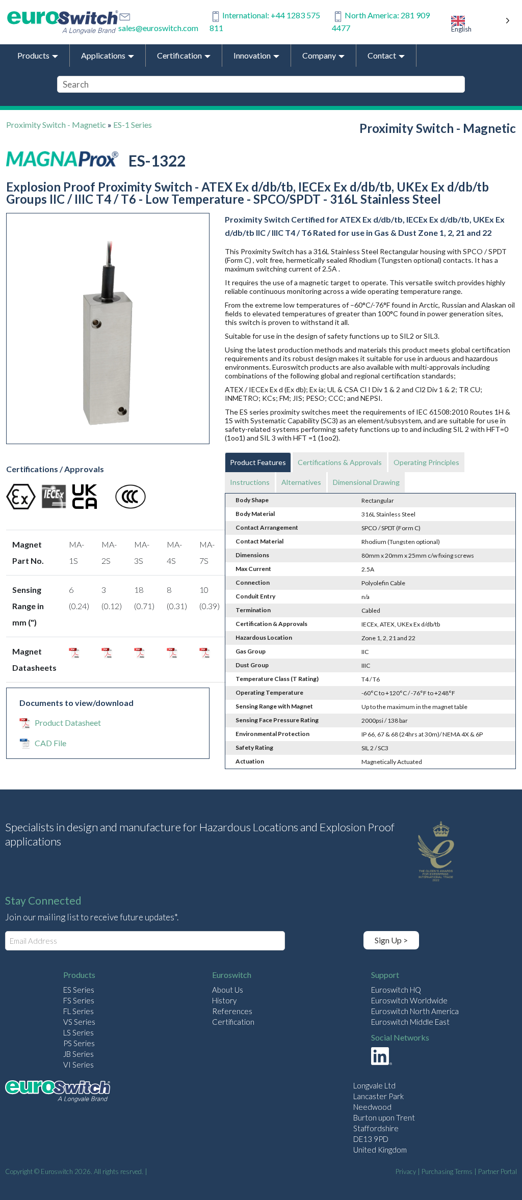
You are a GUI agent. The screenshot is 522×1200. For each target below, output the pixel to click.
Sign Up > (391, 940)
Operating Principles (426, 462)
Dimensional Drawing (366, 482)
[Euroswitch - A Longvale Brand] (57, 1092)
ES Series (78, 989)
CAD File (50, 743)
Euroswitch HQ (396, 989)
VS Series (79, 1021)
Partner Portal (497, 1171)
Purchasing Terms (447, 1171)
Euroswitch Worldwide (409, 1000)
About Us (227, 989)
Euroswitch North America (415, 1011)
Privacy (406, 1171)
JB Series (78, 1053)
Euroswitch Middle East (410, 1021)
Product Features (258, 462)
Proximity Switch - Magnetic (56, 124)
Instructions (250, 482)
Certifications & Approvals (340, 462)
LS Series (78, 1032)
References (232, 1011)
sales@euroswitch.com (158, 28)
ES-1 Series (132, 124)
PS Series (79, 1043)
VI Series (78, 1064)
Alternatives (301, 482)
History (224, 1000)
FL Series (78, 1011)
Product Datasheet (68, 722)
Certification (233, 1021)
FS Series (78, 1000)
